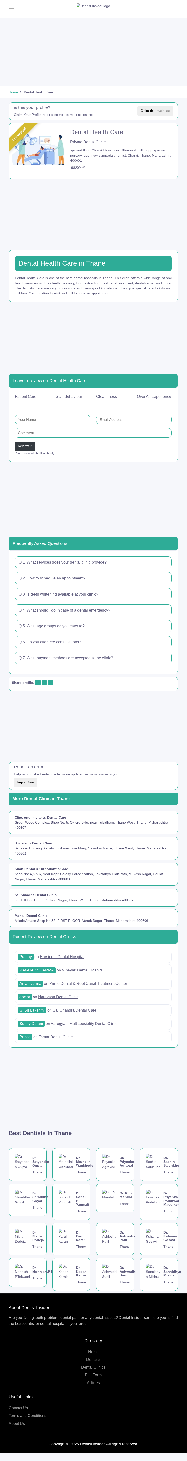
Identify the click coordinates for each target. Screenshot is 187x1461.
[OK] (34, 404)
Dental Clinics (93, 1367)
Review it (25, 446)
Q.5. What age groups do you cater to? (52, 626)
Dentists (93, 1359)
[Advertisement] (93, 52)
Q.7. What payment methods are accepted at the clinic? (66, 658)
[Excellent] (46, 404)
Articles (93, 1383)
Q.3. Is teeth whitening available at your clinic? (58, 594)
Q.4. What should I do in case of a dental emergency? (64, 610)
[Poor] (28, 404)
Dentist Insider (92, 1444)
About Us (17, 1423)
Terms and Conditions (27, 1416)
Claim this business (155, 111)
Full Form (93, 1375)
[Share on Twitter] (44, 683)
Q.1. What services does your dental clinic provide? (63, 562)
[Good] (40, 404)
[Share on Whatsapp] (50, 683)
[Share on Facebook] (38, 683)
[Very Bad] (21, 404)
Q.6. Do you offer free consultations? (50, 642)
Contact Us (18, 1408)
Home (93, 1352)
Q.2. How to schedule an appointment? (52, 578)
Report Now (25, 782)
